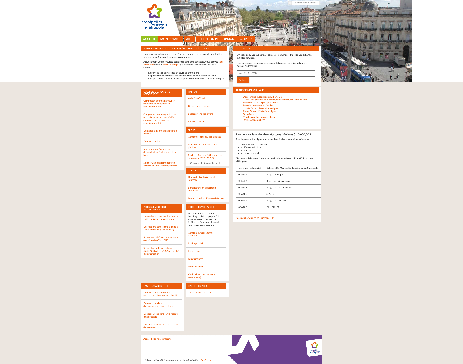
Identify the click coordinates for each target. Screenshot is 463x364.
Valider (243, 80)
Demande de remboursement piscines (203, 146)
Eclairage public (196, 243)
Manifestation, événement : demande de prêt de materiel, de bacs (160, 152)
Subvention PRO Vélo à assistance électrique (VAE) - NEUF (160, 239)
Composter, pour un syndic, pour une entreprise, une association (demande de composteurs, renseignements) (160, 118)
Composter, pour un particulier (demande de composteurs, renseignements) (159, 104)
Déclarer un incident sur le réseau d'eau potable (160, 315)
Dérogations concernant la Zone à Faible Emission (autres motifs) (160, 217)
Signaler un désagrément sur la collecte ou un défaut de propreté (160, 164)
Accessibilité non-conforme (157, 339)
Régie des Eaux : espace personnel (260, 103)
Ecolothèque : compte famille (258, 105)
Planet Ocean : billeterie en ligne (259, 111)
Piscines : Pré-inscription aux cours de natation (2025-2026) (205, 156)
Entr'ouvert (207, 360)
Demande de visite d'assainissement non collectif (158, 304)
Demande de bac (151, 141)
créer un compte (171, 65)
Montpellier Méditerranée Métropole (231, 17)
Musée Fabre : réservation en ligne (260, 108)
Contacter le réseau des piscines (204, 137)
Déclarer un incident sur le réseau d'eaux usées (160, 326)
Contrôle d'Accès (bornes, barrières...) (201, 234)
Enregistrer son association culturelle (202, 189)
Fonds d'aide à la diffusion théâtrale (206, 198)
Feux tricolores (195, 259)
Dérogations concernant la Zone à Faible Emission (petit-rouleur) (160, 228)
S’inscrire (313, 3)
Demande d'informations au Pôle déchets (160, 132)
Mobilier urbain (195, 267)
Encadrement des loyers (200, 114)
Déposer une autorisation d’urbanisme (262, 97)
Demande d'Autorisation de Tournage (202, 178)
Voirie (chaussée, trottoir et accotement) (202, 276)
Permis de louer (196, 122)
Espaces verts (195, 251)
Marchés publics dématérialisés (259, 117)
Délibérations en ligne (254, 120)
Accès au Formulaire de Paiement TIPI (255, 218)
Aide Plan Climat (196, 98)
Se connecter (300, 3)
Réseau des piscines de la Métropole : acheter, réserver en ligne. (275, 100)
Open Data (248, 114)
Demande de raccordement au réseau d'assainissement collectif (160, 294)
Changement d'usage (199, 106)
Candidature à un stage (199, 293)
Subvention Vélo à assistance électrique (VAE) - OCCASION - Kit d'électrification (161, 251)
